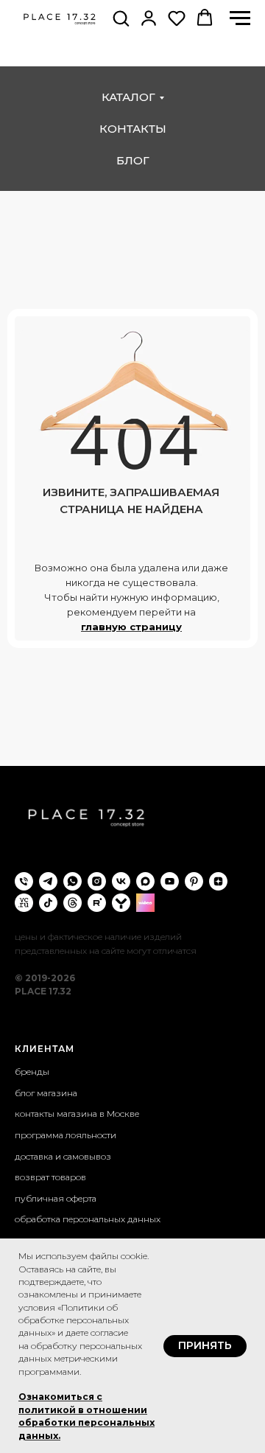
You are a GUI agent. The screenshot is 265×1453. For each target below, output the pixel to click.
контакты (132, 129)
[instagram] (97, 881)
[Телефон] (24, 881)
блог (132, 160)
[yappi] (121, 902)
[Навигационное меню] (240, 18)
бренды (32, 1071)
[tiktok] (48, 902)
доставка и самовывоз (63, 1156)
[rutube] (97, 902)
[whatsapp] (72, 881)
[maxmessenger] (145, 881)
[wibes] (145, 902)
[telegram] (48, 881)
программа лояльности (65, 1134)
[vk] (121, 881)
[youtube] (169, 881)
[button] (121, 18)
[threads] (72, 902)
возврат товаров (50, 1176)
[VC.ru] (24, 902)
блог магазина (46, 1092)
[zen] (218, 881)
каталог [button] (128, 97)
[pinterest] (194, 881)
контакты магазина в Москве (77, 1113)
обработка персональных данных (87, 1218)
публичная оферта (55, 1198)
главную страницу (131, 627)
